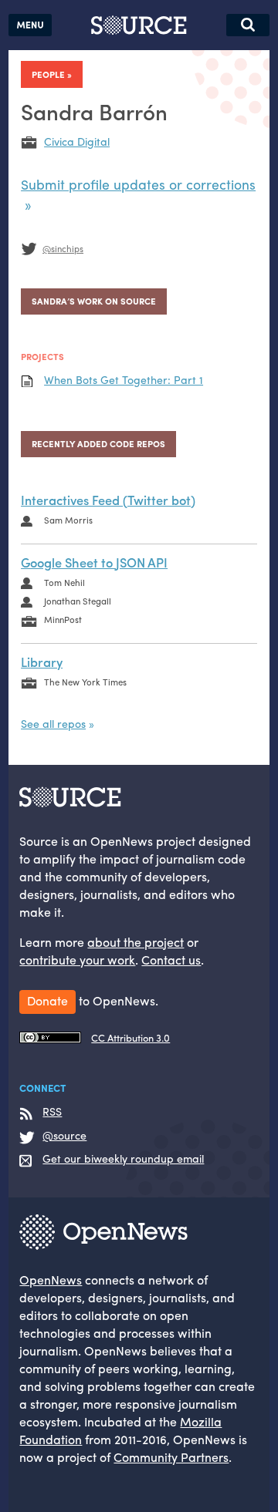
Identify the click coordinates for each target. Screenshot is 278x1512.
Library (42, 661)
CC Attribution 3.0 (130, 1038)
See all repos (53, 723)
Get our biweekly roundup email (123, 1159)
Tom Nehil (64, 582)
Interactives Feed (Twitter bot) (108, 499)
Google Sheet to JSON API (94, 562)
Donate (47, 1000)
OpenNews (50, 1279)
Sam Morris (68, 520)
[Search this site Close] (248, 25)
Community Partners (171, 1457)
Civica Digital (77, 141)
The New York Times (85, 681)
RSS (52, 1112)
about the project (135, 942)
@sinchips (62, 248)
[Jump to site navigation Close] (30, 25)
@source (64, 1136)
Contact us (171, 959)
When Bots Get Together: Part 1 (123, 379)
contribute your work (77, 959)
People (48, 74)
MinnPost (63, 619)
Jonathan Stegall (77, 600)
